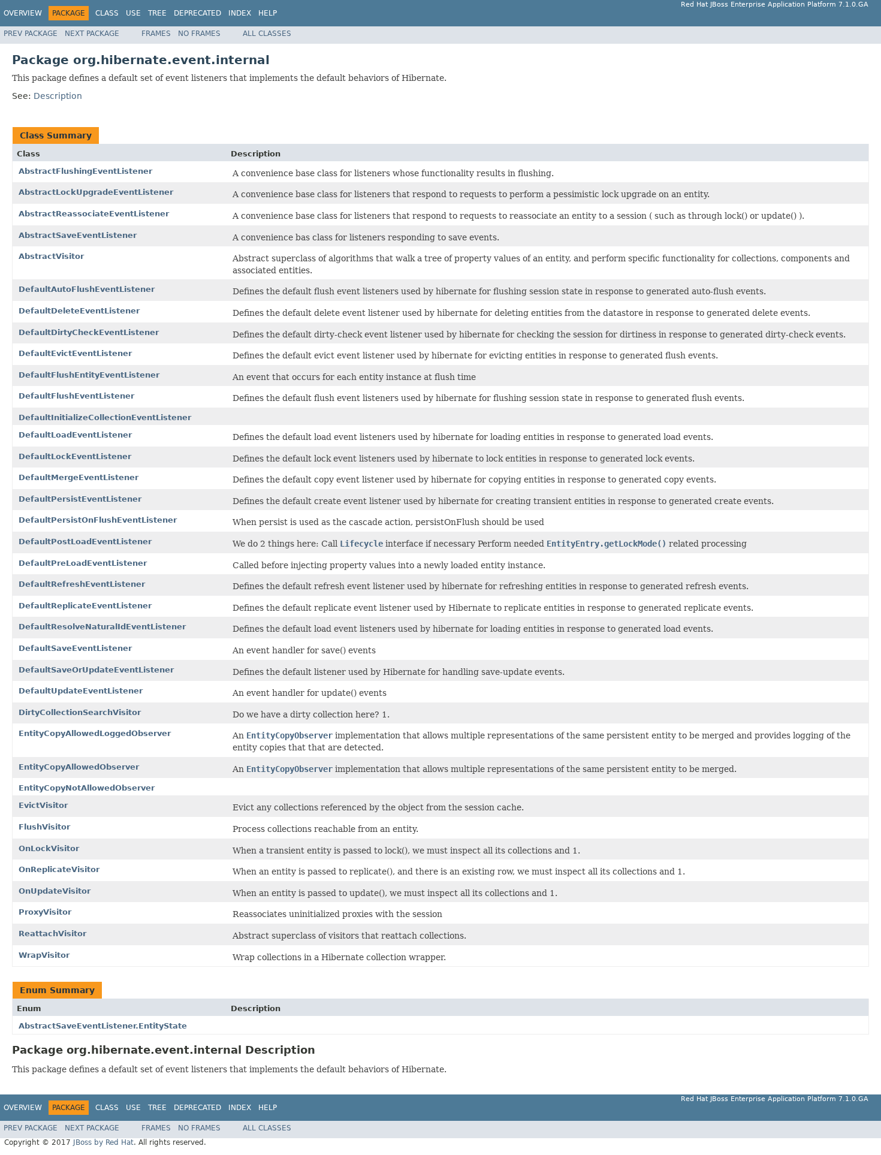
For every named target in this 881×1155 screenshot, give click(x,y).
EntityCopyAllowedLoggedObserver (95, 733)
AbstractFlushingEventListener (85, 171)
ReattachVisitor (52, 933)
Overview (23, 13)
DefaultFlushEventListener (76, 395)
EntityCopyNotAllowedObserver (87, 787)
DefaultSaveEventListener (75, 648)
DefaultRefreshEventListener (82, 584)
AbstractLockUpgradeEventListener (96, 192)
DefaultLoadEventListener (75, 434)
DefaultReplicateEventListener (85, 605)
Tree (157, 13)
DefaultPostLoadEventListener (85, 541)
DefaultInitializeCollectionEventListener (105, 417)
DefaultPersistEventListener (80, 498)
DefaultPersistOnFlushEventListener (98, 519)
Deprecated (197, 13)
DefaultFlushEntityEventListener (89, 374)
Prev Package (31, 33)
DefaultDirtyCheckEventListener (89, 332)
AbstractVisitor (51, 256)
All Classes (267, 33)
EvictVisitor (43, 805)
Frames (156, 33)
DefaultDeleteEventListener (79, 310)
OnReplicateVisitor (59, 869)
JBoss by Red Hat (103, 1142)
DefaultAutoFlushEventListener (87, 289)
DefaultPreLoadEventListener (83, 563)
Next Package (92, 33)
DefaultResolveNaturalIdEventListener (102, 626)
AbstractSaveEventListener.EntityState (103, 1025)
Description (58, 96)
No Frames (199, 33)
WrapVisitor (44, 955)
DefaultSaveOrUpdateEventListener (96, 669)
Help (267, 13)
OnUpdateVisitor (54, 890)
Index (239, 13)
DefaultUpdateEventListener (81, 690)
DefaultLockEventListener (75, 456)
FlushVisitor (44, 826)
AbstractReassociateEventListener (94, 213)
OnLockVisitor (49, 848)
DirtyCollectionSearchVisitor (80, 712)
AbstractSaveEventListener (78, 235)
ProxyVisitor (45, 911)
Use (133, 13)
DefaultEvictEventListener (75, 353)
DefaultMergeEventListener (78, 477)
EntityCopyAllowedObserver (79, 766)
